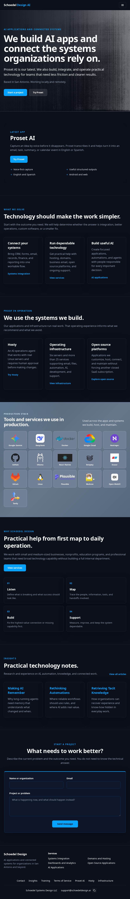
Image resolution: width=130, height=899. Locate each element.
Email (70, 778)
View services (57, 277)
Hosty (91, 880)
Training (45, 880)
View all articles (117, 674)
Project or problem (19, 793)
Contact (21, 880)
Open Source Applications (101, 862)
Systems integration (19, 273)
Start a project (15, 92)
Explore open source (102, 379)
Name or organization (21, 778)
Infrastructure (105, 880)
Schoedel (17, 5)
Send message (65, 823)
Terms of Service (62, 880)
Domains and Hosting (99, 858)
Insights (33, 880)
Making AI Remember (16, 690)
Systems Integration (58, 858)
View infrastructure (60, 383)
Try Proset (38, 92)
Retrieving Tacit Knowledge (103, 690)
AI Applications (56, 867)
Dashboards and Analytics (62, 862)
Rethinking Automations (60, 690)
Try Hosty (13, 374)
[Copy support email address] (94, 890)
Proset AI (80, 880)
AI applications (99, 277)
